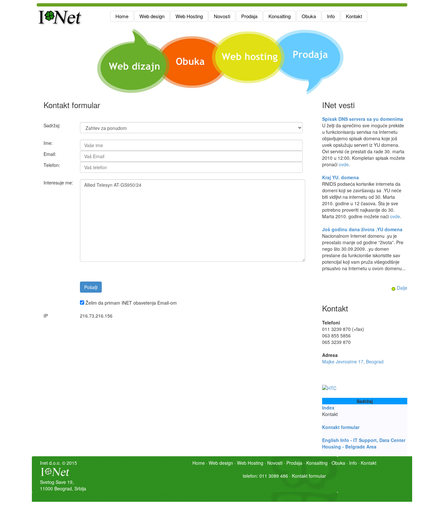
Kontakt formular (340, 427)
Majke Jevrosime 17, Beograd (353, 361)
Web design (151, 16)
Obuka (309, 16)
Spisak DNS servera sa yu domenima (362, 119)
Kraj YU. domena (340, 177)
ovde (344, 164)
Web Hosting (189, 16)
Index (328, 407)
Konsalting (279, 16)
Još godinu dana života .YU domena (362, 229)
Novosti (222, 16)
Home (121, 16)
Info (331, 16)
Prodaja (249, 16)
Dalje (402, 287)
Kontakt (354, 16)
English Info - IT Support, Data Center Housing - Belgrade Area (363, 443)
